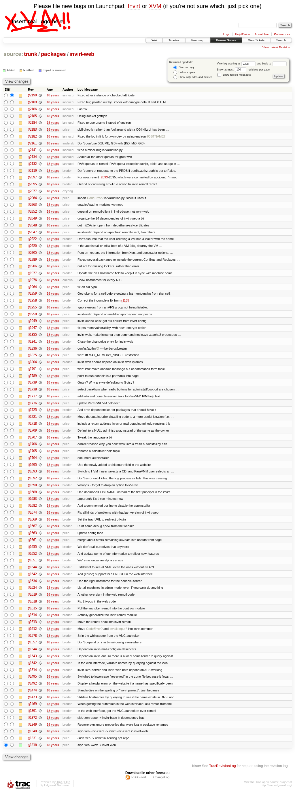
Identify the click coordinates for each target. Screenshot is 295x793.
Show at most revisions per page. (244, 69)
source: (13, 54)
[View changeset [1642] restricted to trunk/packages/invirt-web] (40, 574)
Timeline (174, 40)
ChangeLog (161, 777)
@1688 (32, 492)
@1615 (32, 608)
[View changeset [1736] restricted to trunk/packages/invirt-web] (40, 403)
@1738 (32, 389)
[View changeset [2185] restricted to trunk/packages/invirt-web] (40, 116)
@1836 (32, 348)
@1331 (32, 738)
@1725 (32, 410)
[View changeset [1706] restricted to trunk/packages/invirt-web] (40, 444)
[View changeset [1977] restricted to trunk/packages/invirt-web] (40, 273)
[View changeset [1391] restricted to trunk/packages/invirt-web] (40, 711)
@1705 (32, 451)
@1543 (32, 656)
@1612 (32, 629)
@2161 (32, 143)
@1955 (32, 307)
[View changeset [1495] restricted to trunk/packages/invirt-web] (40, 676)
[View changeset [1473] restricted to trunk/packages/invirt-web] (40, 697)
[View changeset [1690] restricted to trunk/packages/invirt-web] (40, 485)
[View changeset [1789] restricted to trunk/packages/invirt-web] (40, 376)
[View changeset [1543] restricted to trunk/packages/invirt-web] (40, 656)
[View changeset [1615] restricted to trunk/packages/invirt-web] (40, 608)
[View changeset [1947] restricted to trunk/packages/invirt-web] (40, 328)
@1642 (32, 574)
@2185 (32, 116)
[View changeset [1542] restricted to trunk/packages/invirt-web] (40, 663)
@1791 (32, 369)
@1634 (32, 581)
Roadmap (197, 40)
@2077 (32, 191)
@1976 (32, 280)
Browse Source (226, 40)
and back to (264, 63)
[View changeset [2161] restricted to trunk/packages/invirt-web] (40, 143)
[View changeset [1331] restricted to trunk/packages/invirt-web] (40, 738)
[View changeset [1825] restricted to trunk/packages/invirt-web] (40, 355)
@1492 (32, 683)
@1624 (32, 588)
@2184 (32, 123)
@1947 (32, 328)
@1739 (32, 382)
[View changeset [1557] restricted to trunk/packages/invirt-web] (40, 642)
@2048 (32, 225)
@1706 (32, 444)
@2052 (32, 211)
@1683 (32, 499)
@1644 (32, 567)
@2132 (32, 164)
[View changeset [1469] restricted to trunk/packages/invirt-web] (40, 704)
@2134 (32, 157)
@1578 (32, 636)
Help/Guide (242, 34)
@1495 (32, 676)
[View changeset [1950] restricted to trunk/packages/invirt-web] (40, 314)
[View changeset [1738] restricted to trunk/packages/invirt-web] (40, 389)
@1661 (32, 540)
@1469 (32, 704)
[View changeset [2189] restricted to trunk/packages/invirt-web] (40, 102)
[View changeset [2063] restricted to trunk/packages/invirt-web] (40, 205)
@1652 (32, 554)
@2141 (32, 150)
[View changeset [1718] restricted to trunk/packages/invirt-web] (40, 424)
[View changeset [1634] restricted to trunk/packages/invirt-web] (40, 581)
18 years (53, 95)
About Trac (262, 34)
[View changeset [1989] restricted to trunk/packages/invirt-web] (40, 260)
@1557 (32, 642)
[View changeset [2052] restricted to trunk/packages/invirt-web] (40, 211)
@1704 (32, 458)
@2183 (32, 129)
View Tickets (256, 40)
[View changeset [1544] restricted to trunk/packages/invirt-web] (40, 649)
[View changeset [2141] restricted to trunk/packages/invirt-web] (40, 150)
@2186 (32, 109)
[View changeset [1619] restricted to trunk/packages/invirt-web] (40, 594)
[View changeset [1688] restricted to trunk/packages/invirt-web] (40, 492)
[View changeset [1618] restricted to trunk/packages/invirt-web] (40, 601)
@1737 (32, 396)
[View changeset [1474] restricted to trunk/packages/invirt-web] (40, 690)
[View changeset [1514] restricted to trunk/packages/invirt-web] (40, 670)
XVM (155, 6)
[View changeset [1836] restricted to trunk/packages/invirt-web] (40, 348)
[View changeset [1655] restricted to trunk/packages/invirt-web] (40, 547)
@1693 (32, 471)
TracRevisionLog (222, 766)
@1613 (32, 622)
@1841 (32, 342)
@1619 (32, 594)
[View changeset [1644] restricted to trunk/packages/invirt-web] (40, 567)
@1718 (32, 424)
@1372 (32, 718)
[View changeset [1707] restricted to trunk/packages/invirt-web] (40, 437)
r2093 (104, 177)
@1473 (32, 697)
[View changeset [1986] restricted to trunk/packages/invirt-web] (40, 266)
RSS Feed (138, 777)
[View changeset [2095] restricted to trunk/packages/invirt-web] (40, 184)
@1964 (32, 287)
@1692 (32, 478)
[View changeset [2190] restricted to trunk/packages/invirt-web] (40, 95)
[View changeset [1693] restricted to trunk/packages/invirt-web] (40, 471)
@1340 (32, 731)
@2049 (32, 218)
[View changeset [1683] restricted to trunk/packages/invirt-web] (40, 499)
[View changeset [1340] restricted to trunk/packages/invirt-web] (40, 731)
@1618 (32, 601)
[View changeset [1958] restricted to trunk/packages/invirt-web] (40, 300)
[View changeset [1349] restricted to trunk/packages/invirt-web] (40, 725)
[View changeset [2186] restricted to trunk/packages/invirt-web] (40, 109)
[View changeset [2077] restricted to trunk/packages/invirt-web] (40, 191)
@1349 (32, 725)
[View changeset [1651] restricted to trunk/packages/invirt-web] (40, 560)
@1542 (32, 663)
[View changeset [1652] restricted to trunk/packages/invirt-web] (40, 554)
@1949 (32, 321)
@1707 (32, 437)
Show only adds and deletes (195, 77)
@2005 (32, 253)
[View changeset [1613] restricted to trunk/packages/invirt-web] (40, 622)
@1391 (32, 711)
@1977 (32, 273)
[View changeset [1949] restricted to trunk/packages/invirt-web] (40, 321)
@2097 (32, 177)
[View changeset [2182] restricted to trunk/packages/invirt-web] (40, 136)
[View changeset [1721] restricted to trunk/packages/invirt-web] (40, 417)
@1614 (32, 615)
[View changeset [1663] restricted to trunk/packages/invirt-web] (40, 533)
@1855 (32, 335)
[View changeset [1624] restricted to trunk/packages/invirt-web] (40, 588)
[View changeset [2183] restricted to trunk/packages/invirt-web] (40, 129)
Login (226, 34)
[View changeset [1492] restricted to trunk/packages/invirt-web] (40, 683)
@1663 (32, 533)
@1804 (32, 362)
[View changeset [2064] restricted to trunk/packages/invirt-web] (40, 198)
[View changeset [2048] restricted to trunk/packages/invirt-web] (40, 225)
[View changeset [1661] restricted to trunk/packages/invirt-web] (40, 540)
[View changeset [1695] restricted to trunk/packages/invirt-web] (40, 465)
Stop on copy (186, 67)
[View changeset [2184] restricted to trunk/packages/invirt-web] (40, 123)
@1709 (32, 430)
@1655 (32, 547)
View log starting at (229, 63)
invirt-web (81, 54)
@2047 (32, 232)
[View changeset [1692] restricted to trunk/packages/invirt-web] (40, 478)
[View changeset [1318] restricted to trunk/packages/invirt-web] (40, 745)
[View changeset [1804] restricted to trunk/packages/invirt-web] (40, 362)
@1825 (32, 355)
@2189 (32, 102)
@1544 (32, 649)
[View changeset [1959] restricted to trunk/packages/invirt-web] (40, 293)
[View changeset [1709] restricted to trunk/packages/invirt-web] (40, 430)
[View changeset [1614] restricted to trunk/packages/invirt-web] (40, 615)
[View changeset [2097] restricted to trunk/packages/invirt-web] (40, 177)
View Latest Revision (276, 47)
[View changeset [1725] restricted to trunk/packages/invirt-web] (40, 410)
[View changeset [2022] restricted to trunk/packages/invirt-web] (40, 239)
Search (281, 40)
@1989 (32, 260)
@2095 (32, 184)
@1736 (32, 403)
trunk (30, 54)
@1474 (32, 690)
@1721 (32, 417)
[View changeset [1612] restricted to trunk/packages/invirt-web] (40, 629)
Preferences (282, 34)
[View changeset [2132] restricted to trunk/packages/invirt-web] (40, 164)
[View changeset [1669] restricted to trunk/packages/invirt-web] (40, 519)
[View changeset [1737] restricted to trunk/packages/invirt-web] (40, 396)
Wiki (154, 40)
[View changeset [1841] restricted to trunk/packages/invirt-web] (40, 342)
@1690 (32, 485)
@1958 (32, 300)
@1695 (32, 465)
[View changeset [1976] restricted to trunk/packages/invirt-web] (40, 280)
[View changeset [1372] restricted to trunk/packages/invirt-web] (40, 718)
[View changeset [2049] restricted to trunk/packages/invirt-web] (40, 218)
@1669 (32, 519)
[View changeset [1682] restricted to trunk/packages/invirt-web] (40, 506)
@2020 (32, 246)
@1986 (32, 266)
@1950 (32, 314)
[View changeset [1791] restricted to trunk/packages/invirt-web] (40, 369)
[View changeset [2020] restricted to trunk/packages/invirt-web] (40, 246)
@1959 (32, 293)
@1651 (32, 560)
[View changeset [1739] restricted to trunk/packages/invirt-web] (40, 382)
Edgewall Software (56, 785)
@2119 (32, 171)
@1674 (32, 512)
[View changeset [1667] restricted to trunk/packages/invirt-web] (40, 526)
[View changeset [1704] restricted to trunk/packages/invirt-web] (40, 458)
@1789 (32, 376)
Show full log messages (236, 74)
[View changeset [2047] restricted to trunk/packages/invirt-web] (40, 232)
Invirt (134, 6)
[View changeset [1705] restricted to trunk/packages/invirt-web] (40, 451)
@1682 (32, 506)
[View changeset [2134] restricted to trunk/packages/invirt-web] (40, 157)
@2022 (32, 239)
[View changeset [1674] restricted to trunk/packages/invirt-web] (40, 512)
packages (53, 54)
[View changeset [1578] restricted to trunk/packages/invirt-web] (40, 636)
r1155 (125, 300)
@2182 (32, 136)
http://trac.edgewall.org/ (276, 785)
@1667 (32, 526)
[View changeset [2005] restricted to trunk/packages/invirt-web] (40, 253)
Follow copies (186, 72)
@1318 (32, 745)
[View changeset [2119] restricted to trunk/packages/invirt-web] (40, 171)
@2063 (32, 205)
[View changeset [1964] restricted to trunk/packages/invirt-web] (40, 287)
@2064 (32, 198)
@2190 (32, 95)
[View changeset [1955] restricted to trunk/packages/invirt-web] (40, 307)
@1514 (32, 670)
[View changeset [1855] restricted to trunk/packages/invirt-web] (40, 335)
